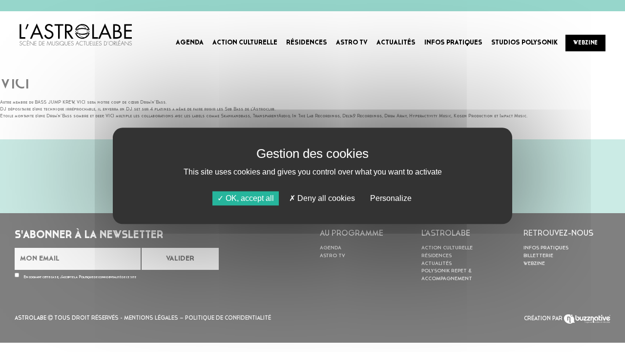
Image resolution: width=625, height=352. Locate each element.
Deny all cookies (325, 198)
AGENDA (190, 43)
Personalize (391, 198)
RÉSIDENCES (306, 43)
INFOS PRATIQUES (453, 43)
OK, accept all (249, 198)
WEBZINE (585, 43)
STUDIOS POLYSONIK (524, 43)
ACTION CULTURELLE (244, 43)
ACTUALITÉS (396, 43)
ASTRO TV (352, 43)
